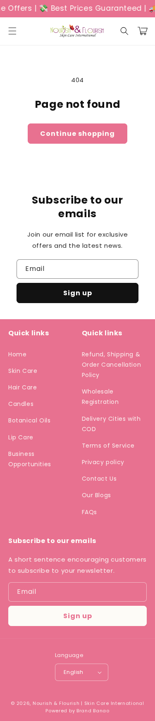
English (73, 672)
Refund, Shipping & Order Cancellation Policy (111, 364)
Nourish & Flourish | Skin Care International (88, 703)
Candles (20, 404)
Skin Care (22, 371)
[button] (12, 31)
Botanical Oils (29, 420)
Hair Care (22, 387)
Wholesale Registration (100, 396)
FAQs (89, 512)
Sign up (77, 293)
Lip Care (20, 437)
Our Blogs (96, 495)
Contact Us (99, 478)
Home (17, 354)
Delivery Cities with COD (111, 424)
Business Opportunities (29, 459)
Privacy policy (103, 462)
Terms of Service (108, 445)
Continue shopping (77, 133)
